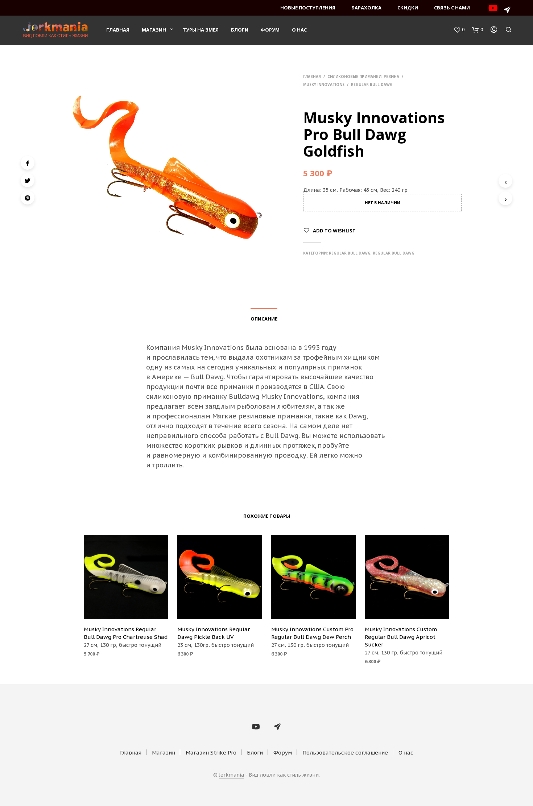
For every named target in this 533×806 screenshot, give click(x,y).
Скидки (407, 7)
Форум (270, 29)
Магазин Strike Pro (211, 752)
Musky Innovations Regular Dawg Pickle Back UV (213, 633)
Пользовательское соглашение (345, 752)
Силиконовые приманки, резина (363, 76)
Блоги (239, 29)
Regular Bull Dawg (372, 84)
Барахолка (366, 7)
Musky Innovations (323, 84)
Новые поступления (307, 7)
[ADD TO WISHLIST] (126, 609)
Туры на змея (201, 29)
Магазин (154, 29)
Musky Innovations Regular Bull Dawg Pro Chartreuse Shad (126, 633)
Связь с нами (452, 7)
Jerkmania (231, 775)
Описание (264, 318)
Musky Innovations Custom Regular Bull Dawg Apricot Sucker (401, 637)
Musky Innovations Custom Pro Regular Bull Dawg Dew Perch (312, 633)
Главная (117, 29)
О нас (299, 29)
